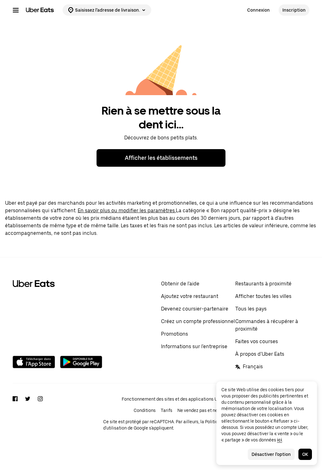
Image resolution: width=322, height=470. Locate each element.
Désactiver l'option (271, 454)
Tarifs (166, 410)
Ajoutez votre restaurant (189, 296)
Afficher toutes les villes (263, 296)
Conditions (145, 410)
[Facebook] (15, 419)
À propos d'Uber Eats (259, 354)
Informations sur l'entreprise (194, 346)
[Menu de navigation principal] (15, 10)
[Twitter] (27, 419)
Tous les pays (251, 309)
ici (279, 439)
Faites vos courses (256, 341)
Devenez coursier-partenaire (194, 309)
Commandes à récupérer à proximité (266, 325)
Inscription (294, 10)
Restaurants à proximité (263, 284)
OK (305, 454)
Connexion (258, 10)
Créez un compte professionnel (198, 321)
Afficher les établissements (161, 157)
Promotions (174, 334)
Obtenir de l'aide (180, 284)
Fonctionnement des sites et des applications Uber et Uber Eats (186, 399)
